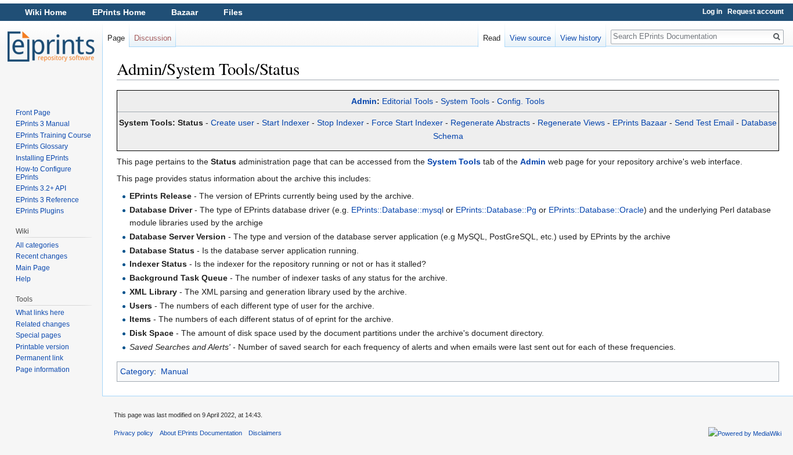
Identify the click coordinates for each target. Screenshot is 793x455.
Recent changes (41, 256)
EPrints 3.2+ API (41, 188)
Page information (43, 370)
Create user (232, 122)
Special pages (38, 335)
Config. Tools (521, 101)
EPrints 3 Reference (47, 200)
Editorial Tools (407, 101)
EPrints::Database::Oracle (596, 209)
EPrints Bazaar (639, 122)
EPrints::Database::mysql (397, 209)
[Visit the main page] (51, 46)
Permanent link (39, 358)
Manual (174, 371)
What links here (40, 313)
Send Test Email (704, 122)
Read (491, 38)
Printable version (42, 347)
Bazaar (184, 12)
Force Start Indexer (407, 122)
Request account (755, 12)
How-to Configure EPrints (43, 173)
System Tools (465, 101)
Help (23, 279)
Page (116, 38)
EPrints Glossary (42, 146)
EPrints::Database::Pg (496, 209)
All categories (37, 245)
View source (530, 38)
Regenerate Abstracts (490, 122)
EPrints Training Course (53, 135)
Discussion (152, 38)
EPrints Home (119, 12)
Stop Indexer (340, 122)
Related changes (43, 324)
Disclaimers (265, 432)
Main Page (33, 268)
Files (233, 12)
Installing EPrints (42, 158)
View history (580, 38)
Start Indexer (285, 122)
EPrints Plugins (40, 211)
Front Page (33, 113)
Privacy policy (133, 432)
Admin (364, 101)
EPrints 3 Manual (43, 124)
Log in (712, 12)
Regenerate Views (571, 122)
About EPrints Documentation (201, 432)
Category (137, 371)
